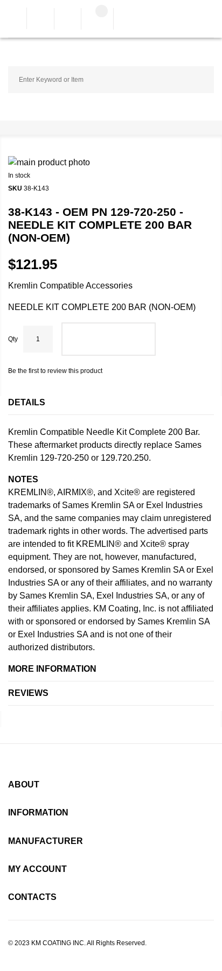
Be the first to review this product (55, 371)
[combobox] (111, 79)
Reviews (28, 693)
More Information (52, 668)
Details (26, 402)
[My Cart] (97, 19)
